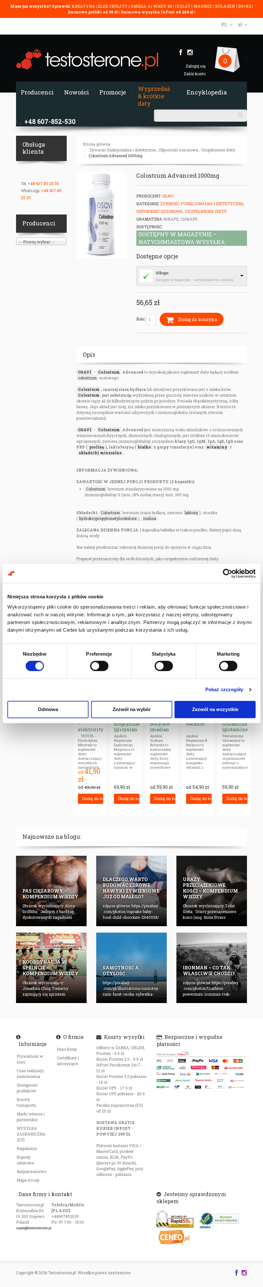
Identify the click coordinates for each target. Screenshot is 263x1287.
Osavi (168, 195)
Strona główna (96, 144)
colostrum (87, 377)
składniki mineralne (100, 452)
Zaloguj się (196, 66)
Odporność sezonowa (178, 149)
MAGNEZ (203, 6)
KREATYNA (84, 6)
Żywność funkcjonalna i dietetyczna (122, 149)
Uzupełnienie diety (218, 149)
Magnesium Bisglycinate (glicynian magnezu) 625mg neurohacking (130, 732)
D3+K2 (244, 6)
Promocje (112, 92)
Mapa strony (28, 1180)
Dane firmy (67, 1049)
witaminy (216, 446)
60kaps (162, 272)
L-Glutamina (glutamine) (236, 724)
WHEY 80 (162, 6)
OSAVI (84, 372)
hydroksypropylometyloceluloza (108, 518)
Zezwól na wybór (132, 709)
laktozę (191, 512)
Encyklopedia (207, 92)
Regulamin (27, 1148)
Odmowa (48, 709)
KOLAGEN (225, 6)
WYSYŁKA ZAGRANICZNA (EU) (31, 1134)
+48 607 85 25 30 (43, 183)
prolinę (96, 446)
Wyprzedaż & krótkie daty (154, 96)
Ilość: (141, 318)
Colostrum (109, 372)
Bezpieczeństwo (32, 1171)
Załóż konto (195, 73)
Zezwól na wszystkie (215, 709)
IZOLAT (183, 6)
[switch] (99, 666)
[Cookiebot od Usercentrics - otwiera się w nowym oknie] (227, 573)
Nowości (76, 92)
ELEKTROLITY (113, 6)
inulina (149, 518)
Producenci (37, 92)
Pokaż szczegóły (224, 689)
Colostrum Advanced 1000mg (115, 155)
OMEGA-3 (141, 6)
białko (144, 446)
